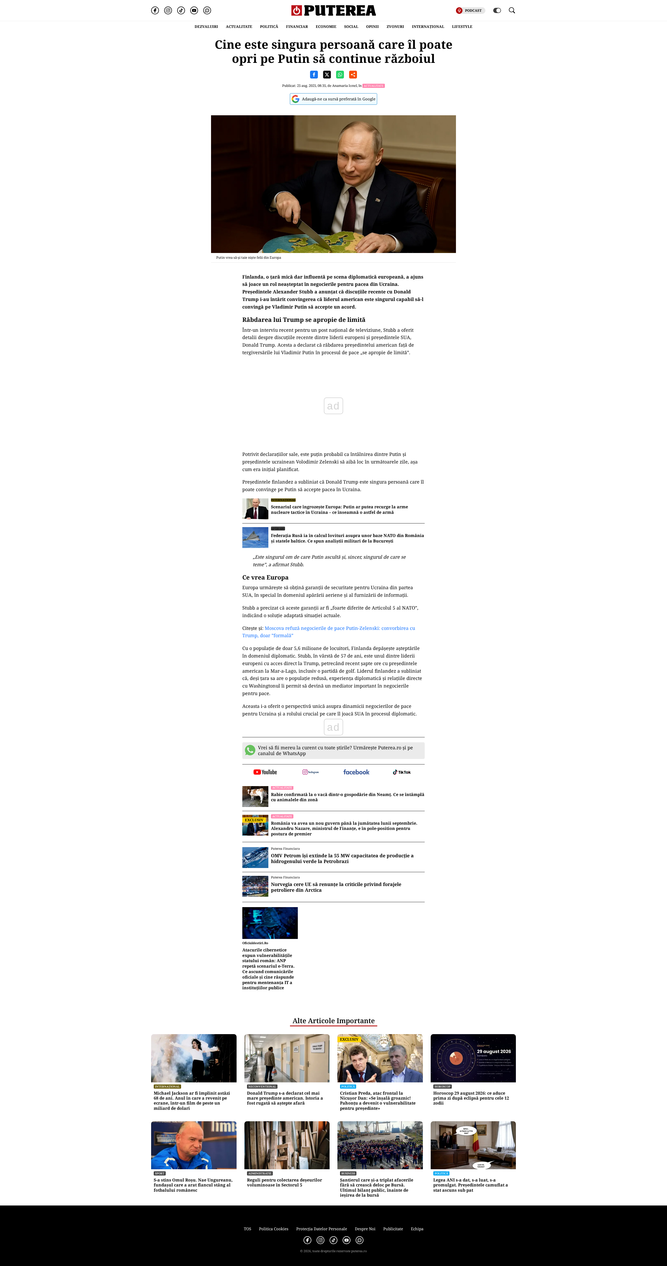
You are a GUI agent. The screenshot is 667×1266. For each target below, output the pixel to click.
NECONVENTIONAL (262, 1086)
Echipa (417, 1228)
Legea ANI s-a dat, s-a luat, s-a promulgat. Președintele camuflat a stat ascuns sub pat (470, 1185)
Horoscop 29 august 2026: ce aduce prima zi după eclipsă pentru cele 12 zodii (471, 1098)
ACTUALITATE (239, 26)
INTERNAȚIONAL (428, 26)
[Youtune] (194, 10)
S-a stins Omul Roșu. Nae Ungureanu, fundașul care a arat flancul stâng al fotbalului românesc (193, 1185)
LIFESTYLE (462, 26)
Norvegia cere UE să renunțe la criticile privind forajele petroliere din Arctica (336, 887)
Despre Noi (365, 1228)
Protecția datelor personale (321, 1228)
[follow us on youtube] (265, 772)
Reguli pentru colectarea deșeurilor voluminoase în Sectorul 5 (284, 1182)
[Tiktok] (181, 10)
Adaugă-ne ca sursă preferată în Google (338, 98)
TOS (247, 1228)
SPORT (159, 1173)
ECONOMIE (326, 26)
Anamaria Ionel (344, 85)
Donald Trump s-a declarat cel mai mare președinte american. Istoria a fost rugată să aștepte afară (285, 1098)
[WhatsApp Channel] (207, 10)
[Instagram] (168, 10)
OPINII (372, 26)
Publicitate (393, 1228)
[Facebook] (155, 10)
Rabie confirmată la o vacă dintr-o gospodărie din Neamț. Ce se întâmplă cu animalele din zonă (347, 797)
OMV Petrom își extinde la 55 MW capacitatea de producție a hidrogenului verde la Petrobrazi (342, 858)
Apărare (278, 528)
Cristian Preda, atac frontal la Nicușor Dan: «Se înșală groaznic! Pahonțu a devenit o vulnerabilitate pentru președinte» (378, 1101)
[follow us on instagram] (311, 772)
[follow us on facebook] (356, 772)
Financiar (297, 26)
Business (348, 1173)
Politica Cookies (273, 1228)
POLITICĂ (269, 26)
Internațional (283, 500)
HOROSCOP (442, 1086)
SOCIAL (351, 26)
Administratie (259, 1173)
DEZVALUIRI (206, 26)
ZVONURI (395, 26)
